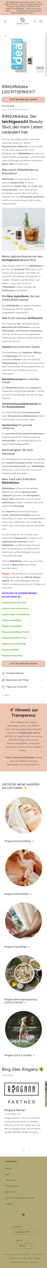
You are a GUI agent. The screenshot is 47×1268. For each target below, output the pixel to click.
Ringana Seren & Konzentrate (15, 608)
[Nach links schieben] (18, 81)
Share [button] (7, 695)
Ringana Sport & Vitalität (18, 1055)
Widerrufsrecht (38, 1254)
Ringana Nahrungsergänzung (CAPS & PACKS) (21, 1001)
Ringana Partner (15, 1110)
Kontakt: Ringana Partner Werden (20, 1198)
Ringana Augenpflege (11, 620)
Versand (4, 109)
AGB (7, 1174)
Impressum (10, 1192)
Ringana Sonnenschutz (12, 656)
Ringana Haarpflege (16, 946)
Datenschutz (10, 1180)
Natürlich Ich (14, 1254)
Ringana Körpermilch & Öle (14, 638)
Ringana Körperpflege (17, 894)
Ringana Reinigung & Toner (14, 602)
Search (8, 1168)
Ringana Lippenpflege (12, 626)
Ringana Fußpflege (10, 650)
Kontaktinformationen (19, 1262)
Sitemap (8, 1204)
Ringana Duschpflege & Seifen (15, 632)
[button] (5, 22)
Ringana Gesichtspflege (18, 841)
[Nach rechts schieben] (29, 81)
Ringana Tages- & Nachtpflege (16, 614)
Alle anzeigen (8, 1075)
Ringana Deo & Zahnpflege (14, 644)
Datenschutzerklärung (18, 1258)
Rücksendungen (12, 1186)
